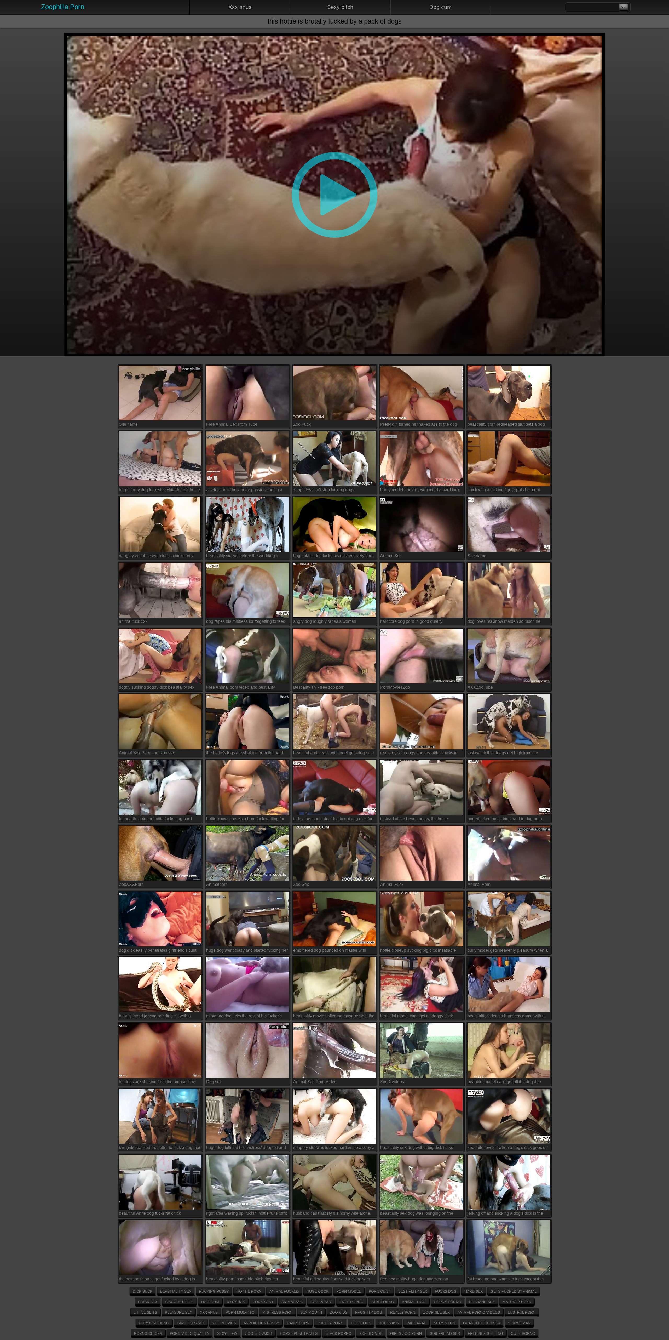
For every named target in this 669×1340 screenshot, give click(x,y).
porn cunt (379, 1291)
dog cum (440, 7)
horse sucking (154, 1323)
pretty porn (330, 1323)
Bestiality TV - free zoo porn (318, 687)
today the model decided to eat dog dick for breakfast (332, 820)
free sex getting (485, 1333)
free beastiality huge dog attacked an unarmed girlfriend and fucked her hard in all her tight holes (421, 1280)
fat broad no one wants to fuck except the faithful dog (505, 1280)
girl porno (382, 1302)
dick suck (142, 1291)
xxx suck (236, 1302)
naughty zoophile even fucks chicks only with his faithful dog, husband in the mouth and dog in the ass (158, 557)
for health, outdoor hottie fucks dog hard (155, 819)
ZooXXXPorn (131, 884)
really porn (402, 1312)
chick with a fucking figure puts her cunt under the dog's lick (504, 491)
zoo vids (338, 1312)
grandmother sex (481, 1323)
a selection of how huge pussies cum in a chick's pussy (244, 491)
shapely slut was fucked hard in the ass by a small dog (333, 1148)
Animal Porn (479, 884)
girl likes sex (191, 1323)
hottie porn (249, 1291)
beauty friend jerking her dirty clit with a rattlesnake (155, 1017)
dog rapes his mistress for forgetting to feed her (245, 622)
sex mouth (311, 1312)
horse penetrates (299, 1333)
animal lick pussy (261, 1323)
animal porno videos (479, 1312)
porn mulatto (240, 1312)
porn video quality (189, 1333)
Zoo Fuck (302, 424)
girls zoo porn (406, 1333)
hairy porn (298, 1323)
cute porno (523, 1333)
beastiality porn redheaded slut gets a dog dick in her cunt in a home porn (506, 425)
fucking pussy (214, 1291)
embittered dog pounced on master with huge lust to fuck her (329, 951)
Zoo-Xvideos (392, 1082)
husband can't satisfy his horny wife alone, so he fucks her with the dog (332, 1214)
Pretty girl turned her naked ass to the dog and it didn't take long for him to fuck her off (419, 425)
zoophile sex (436, 1312)
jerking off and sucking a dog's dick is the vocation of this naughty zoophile (505, 1214)
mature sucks (517, 1302)
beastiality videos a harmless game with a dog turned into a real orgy (506, 1017)
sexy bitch (340, 7)
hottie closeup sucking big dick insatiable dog (418, 951)
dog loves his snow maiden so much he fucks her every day (504, 622)
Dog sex (214, 1082)
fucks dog (446, 1291)
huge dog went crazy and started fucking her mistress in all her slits (247, 951)
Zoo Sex (301, 884)
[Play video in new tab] (334, 35)
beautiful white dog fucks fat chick (150, 1213)
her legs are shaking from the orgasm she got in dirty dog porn (157, 1083)
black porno (338, 1333)
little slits (145, 1312)
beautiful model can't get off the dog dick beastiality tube (504, 1083)
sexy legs (227, 1333)
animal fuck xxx (133, 621)
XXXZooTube (480, 687)
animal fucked (284, 1291)
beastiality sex (175, 1291)
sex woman (519, 1323)
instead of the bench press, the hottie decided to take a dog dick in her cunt (414, 820)
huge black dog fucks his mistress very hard (333, 556)
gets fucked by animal (514, 1291)
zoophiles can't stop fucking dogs (323, 490)
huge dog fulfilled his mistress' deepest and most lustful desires (246, 1148)
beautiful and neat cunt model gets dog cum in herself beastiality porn (333, 754)
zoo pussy (321, 1302)
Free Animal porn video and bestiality (240, 687)
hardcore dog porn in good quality (411, 621)
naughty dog (368, 1312)
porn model (348, 1291)
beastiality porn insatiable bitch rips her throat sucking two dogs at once (242, 1280)
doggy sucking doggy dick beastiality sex (156, 687)
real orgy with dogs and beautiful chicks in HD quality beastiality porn (419, 754)
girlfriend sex (445, 1333)
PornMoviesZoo (395, 687)
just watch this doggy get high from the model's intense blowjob (503, 754)
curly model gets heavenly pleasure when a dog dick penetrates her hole (508, 951)
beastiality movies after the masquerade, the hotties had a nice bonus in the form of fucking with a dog (333, 1017)
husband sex (482, 1302)
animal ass (292, 1302)
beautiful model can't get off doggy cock (416, 1016)
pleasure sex (178, 1312)
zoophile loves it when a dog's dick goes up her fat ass (508, 1148)
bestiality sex (412, 1291)
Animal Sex (391, 556)
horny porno (447, 1302)
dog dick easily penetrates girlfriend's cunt (157, 950)
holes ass (389, 1323)
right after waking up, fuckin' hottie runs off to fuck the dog (247, 1214)
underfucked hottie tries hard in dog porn (505, 819)
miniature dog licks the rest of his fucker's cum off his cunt (244, 1017)
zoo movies (224, 1323)
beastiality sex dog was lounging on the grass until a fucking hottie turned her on (417, 1214)
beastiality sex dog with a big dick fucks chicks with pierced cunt (416, 1148)
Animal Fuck (391, 884)
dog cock (361, 1323)
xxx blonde (370, 1333)
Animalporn (217, 884)
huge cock (317, 1291)
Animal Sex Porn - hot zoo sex (147, 753)
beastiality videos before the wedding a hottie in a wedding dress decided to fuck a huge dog (245, 557)
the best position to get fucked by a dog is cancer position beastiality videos (157, 1280)
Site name (128, 424)
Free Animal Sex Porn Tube (231, 424)
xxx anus (240, 7)
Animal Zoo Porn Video (315, 1082)
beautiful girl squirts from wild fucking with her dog (331, 1280)
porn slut (263, 1302)
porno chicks (148, 1333)
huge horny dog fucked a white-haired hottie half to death (159, 491)
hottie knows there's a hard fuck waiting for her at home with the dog (245, 820)
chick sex (147, 1302)
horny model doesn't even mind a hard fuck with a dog (419, 491)
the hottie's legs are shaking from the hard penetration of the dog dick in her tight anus (246, 754)
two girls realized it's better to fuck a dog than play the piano (160, 1148)
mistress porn (277, 1312)
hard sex (473, 1291)
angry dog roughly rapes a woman (324, 621)
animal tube (414, 1302)
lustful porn (521, 1312)
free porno (351, 1302)
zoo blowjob (258, 1333)
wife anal (416, 1323)
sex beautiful (179, 1302)
